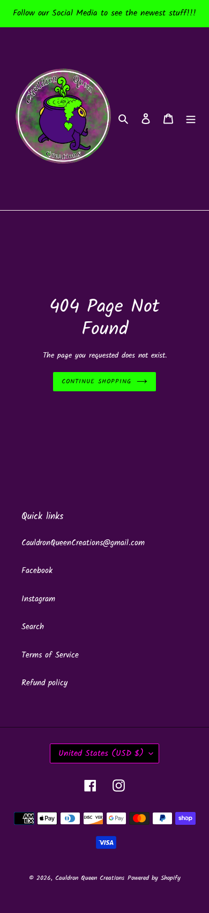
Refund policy (44, 683)
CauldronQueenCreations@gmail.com (83, 543)
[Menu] (191, 118)
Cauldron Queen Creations (89, 878)
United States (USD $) (101, 753)
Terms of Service (50, 655)
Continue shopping (96, 381)
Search (32, 627)
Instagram (38, 599)
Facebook (37, 570)
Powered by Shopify (154, 878)
